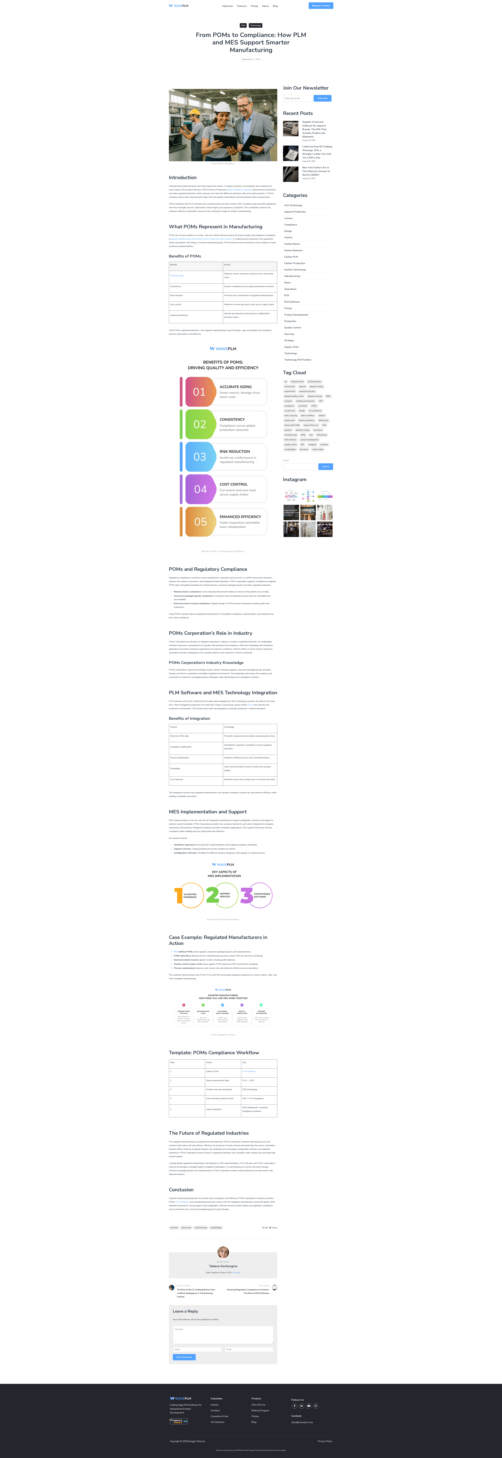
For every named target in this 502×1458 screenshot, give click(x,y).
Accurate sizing (177, 275)
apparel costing (316, 386)
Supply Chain (291, 347)
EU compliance (315, 410)
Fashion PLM (291, 256)
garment (288, 430)
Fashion (288, 237)
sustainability (215, 1227)
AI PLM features (314, 381)
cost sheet (302, 406)
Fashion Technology (295, 269)
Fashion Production (294, 263)
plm (311, 435)
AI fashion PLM (297, 381)
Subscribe (323, 98)
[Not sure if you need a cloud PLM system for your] (291, 512)
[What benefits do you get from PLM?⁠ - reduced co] (291, 529)
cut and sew (290, 410)
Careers (288, 218)
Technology (255, 25)
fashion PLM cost (311, 425)
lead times (318, 430)
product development (309, 439)
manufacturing (201, 1227)
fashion (322, 415)
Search (286, 460)
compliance (289, 406)
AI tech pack (290, 386)
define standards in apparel (239, 189)
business (174, 1227)
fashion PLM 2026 (292, 425)
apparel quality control (294, 396)
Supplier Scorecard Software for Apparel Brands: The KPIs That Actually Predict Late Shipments (314, 129)
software (324, 444)
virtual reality (317, 449)
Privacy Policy (325, 1441)
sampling (312, 444)
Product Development (296, 314)
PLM (243, 25)
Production (290, 321)
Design (288, 231)
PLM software (248, 1071)
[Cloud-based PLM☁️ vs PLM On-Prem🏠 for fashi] (308, 512)
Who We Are (258, 1404)
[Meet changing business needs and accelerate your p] (325, 529)
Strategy (289, 340)
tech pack (304, 449)
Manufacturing (292, 276)
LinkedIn (236, 1272)
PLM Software (292, 301)
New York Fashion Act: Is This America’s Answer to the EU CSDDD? (316, 171)
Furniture (215, 1410)
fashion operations (306, 420)
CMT (321, 401)
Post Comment (184, 1357)
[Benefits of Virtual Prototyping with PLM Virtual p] (291, 495)
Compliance (290, 224)
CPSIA (314, 406)
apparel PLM (290, 391)
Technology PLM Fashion (297, 359)
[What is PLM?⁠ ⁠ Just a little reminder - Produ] (308, 529)
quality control (291, 444)
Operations (290, 289)
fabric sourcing (291, 415)
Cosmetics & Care (219, 1416)
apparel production (307, 391)
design (302, 410)
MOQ (303, 435)
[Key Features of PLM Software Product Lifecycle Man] (308, 495)
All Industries (217, 1422)
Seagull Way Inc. (197, 1441)
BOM (328, 396)
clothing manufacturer (305, 401)
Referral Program (260, 1410)
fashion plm (186, 1227)
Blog (254, 1422)
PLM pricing (321, 435)
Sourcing (289, 334)
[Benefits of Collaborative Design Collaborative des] (325, 495)
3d (286, 381)
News (287, 282)
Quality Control (292, 327)
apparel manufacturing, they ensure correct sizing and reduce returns (201, 238)
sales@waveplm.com (302, 1422)
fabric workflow (307, 415)
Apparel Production (295, 211)
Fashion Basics (292, 243)
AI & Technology (293, 205)
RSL (302, 444)
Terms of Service (275, 1450)
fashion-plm (290, 420)
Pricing (288, 308)
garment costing (302, 430)
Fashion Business (293, 250)
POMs (250, 704)
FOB (324, 425)
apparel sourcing (315, 396)
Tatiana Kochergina (223, 1266)
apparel (302, 386)
